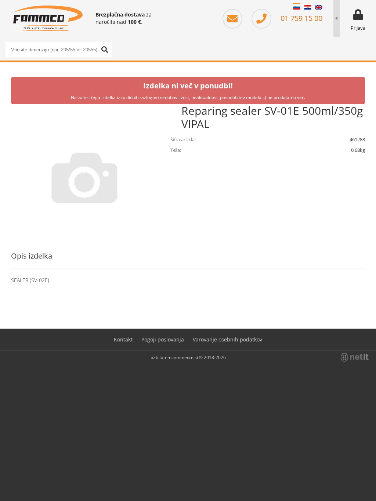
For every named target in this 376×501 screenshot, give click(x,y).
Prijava (358, 28)
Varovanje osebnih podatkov (227, 339)
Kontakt (123, 339)
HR (307, 7)
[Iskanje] (104, 49)
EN (318, 7)
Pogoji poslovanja (162, 339)
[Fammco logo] (47, 18)
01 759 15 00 (300, 18)
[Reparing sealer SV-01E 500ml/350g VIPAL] (84, 177)
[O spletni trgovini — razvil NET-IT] (355, 357)
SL (296, 7)
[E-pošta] (236, 18)
